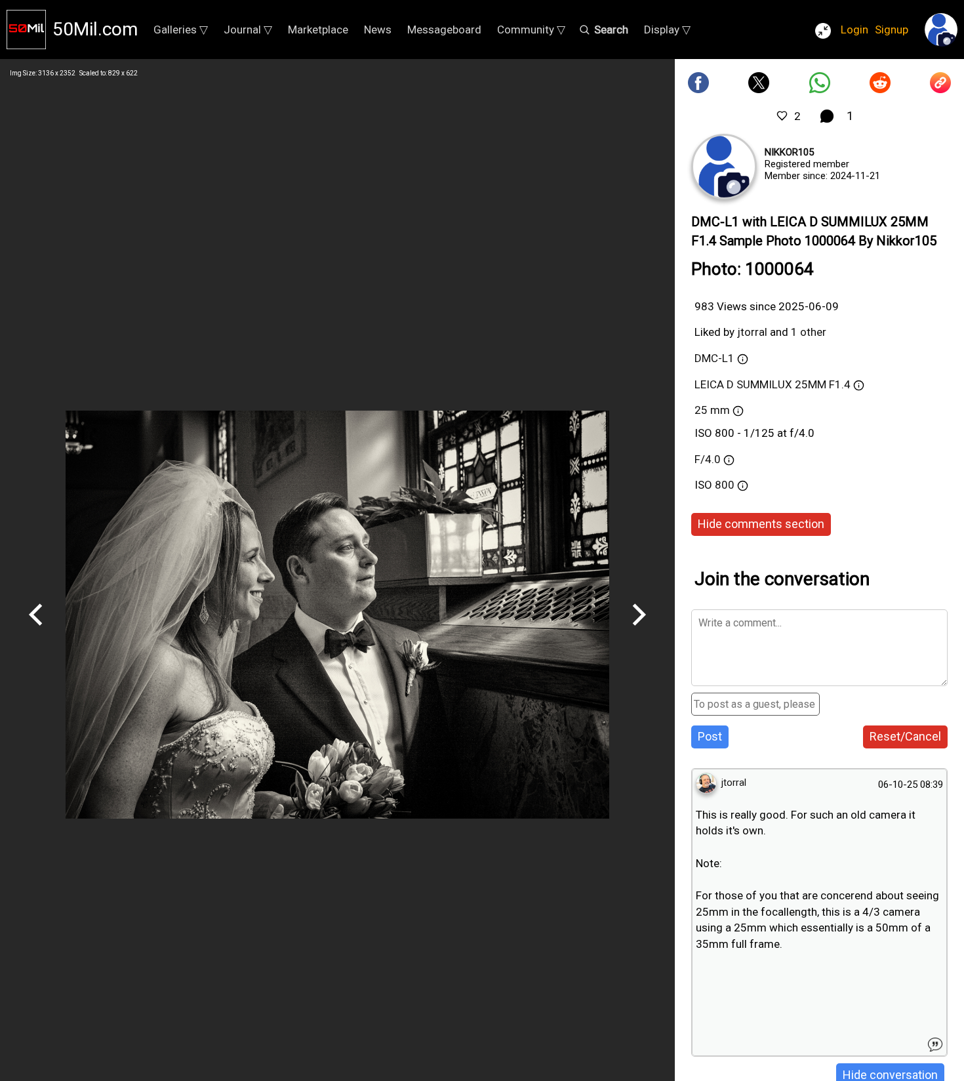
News (378, 29)
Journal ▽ (248, 29)
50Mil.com (95, 29)
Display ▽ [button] (667, 29)
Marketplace (318, 29)
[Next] (638, 630)
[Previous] (36, 630)
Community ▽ (531, 29)
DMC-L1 (714, 358)
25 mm (712, 410)
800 (726, 484)
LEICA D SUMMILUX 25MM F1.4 (772, 384)
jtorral (752, 331)
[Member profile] (724, 166)
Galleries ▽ (180, 29)
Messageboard (444, 29)
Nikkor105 (789, 152)
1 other (808, 331)
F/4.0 (707, 459)
